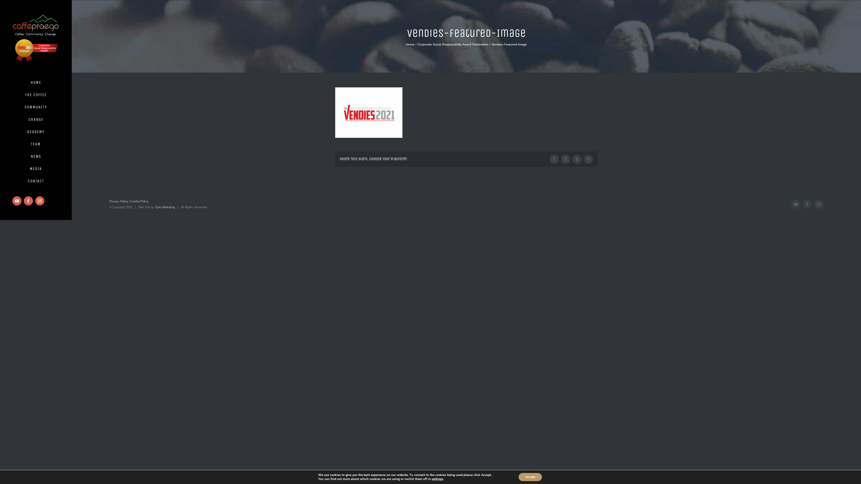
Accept (530, 477)
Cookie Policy (139, 201)
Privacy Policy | (119, 201)
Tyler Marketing (165, 207)
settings (437, 479)
